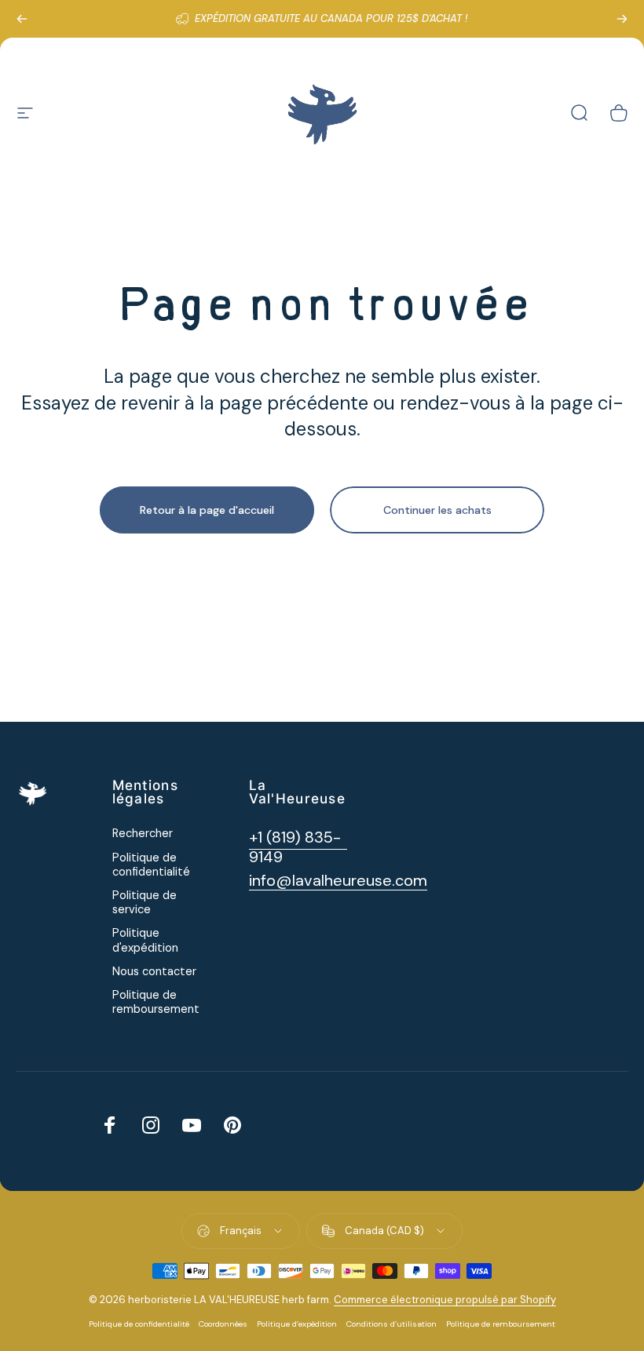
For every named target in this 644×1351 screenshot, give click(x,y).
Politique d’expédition (297, 1324)
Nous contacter (154, 972)
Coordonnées (223, 1324)
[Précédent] (22, 19)
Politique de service (144, 903)
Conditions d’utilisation (391, 1324)
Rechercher (142, 834)
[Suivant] (622, 19)
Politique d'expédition (145, 941)
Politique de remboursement (155, 1003)
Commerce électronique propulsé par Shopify (445, 1299)
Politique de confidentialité (151, 865)
